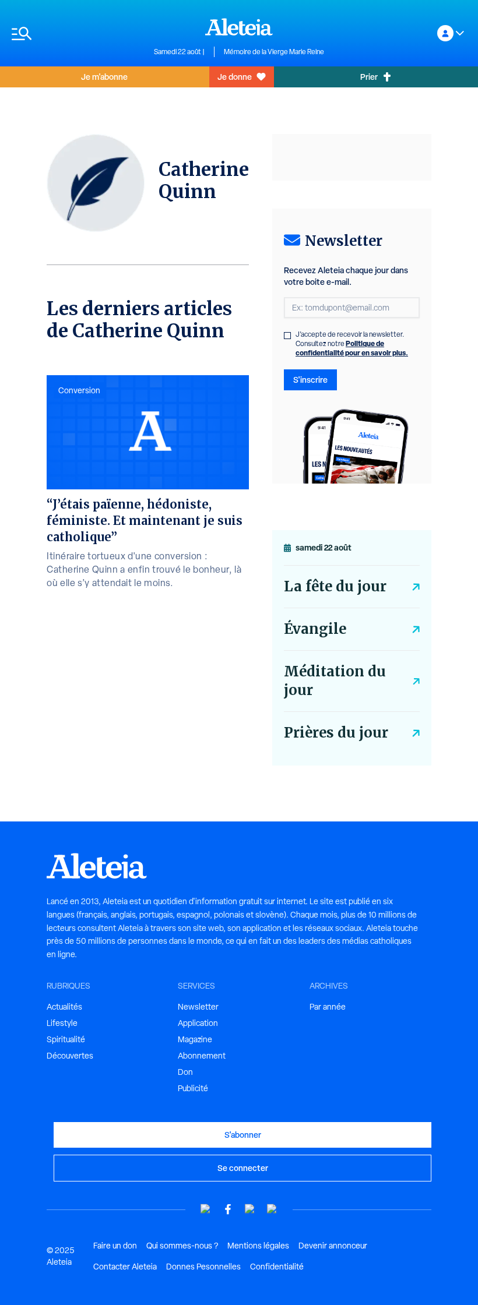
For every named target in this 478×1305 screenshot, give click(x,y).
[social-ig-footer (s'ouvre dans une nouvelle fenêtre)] (272, 1209)
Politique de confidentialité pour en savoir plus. (352, 348)
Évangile (315, 629)
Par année (328, 1006)
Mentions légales (258, 1245)
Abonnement (202, 1055)
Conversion (79, 390)
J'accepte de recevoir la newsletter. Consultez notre (352, 344)
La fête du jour (335, 586)
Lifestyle (62, 1023)
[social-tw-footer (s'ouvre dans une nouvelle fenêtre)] (250, 1209)
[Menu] (77, 33)
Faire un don (115, 1245)
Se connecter (242, 1167)
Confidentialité (277, 1266)
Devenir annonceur (332, 1245)
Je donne (234, 76)
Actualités (64, 1006)
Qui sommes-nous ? (182, 1245)
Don (185, 1072)
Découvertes (70, 1055)
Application (198, 1023)
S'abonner (242, 1134)
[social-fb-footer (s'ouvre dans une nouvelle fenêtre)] (228, 1209)
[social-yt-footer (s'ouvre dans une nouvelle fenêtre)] (206, 1209)
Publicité (193, 1088)
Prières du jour (336, 733)
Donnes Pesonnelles (203, 1266)
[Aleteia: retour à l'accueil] (239, 26)
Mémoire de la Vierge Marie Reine (274, 52)
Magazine (195, 1039)
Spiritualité (66, 1039)
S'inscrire (310, 379)
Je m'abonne (104, 76)
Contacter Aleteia (125, 1266)
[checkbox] (287, 335)
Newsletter (198, 1006)
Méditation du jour (335, 680)
